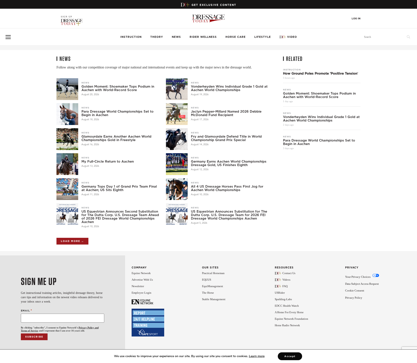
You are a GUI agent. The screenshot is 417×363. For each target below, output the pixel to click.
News (176, 36)
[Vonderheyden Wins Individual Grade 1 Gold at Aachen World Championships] (177, 89)
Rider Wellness (203, 36)
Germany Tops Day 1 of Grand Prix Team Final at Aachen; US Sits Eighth (119, 188)
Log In (356, 18)
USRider (280, 292)
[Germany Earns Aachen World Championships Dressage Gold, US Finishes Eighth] (177, 164)
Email (26, 310)
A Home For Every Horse (289, 312)
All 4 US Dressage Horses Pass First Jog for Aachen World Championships (227, 188)
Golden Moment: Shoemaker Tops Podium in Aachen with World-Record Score (117, 88)
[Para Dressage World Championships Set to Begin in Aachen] (67, 114)
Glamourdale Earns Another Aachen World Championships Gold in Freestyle (116, 138)
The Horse (208, 292)
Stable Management (213, 299)
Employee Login (141, 292)
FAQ (285, 286)
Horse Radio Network (287, 325)
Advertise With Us (142, 279)
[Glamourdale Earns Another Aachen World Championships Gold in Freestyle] (67, 139)
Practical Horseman (213, 273)
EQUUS (206, 279)
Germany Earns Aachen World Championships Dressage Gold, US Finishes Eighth (228, 163)
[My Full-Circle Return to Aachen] (67, 164)
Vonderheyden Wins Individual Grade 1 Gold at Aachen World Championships (229, 88)
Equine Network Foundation (291, 318)
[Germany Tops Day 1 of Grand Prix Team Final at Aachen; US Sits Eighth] (67, 189)
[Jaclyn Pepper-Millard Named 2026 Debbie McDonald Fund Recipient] (177, 114)
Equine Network (141, 273)
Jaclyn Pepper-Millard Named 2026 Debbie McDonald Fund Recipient (226, 113)
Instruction (131, 36)
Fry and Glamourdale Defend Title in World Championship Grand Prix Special (226, 138)
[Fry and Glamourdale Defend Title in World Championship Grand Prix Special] (177, 139)
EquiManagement (212, 286)
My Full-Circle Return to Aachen (107, 161)
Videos (286, 279)
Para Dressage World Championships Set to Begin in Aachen (117, 113)
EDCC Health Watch (287, 305)
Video (292, 36)
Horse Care (235, 36)
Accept (290, 356)
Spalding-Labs (283, 299)
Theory (156, 36)
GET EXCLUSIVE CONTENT (214, 5)
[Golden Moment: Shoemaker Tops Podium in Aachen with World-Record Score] (67, 89)
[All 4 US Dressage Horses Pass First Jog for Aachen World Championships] (177, 189)
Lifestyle (262, 36)
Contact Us (288, 273)
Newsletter (138, 286)
